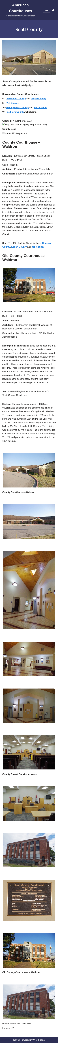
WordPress (39, 1040)
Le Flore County (15, 112)
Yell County (12, 103)
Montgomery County (17, 107)
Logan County (38, 98)
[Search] (53, 10)
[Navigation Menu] (46, 9)
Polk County (40, 107)
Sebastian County (16, 98)
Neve (16, 1040)
